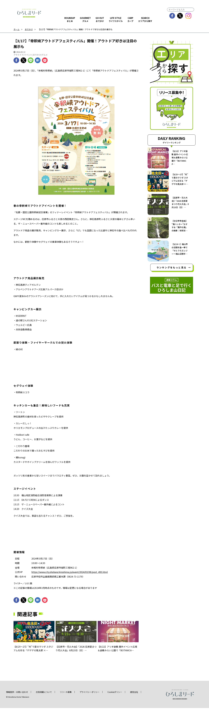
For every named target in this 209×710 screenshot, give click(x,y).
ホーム (16, 29)
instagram (188, 16)
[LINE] (30, 60)
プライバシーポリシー (90, 692)
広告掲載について (44, 692)
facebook (172, 16)
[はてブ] (38, 60)
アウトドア (18, 55)
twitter (180, 16)
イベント (28, 55)
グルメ (44, 55)
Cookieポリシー (114, 692)
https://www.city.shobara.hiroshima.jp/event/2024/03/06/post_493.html (69, 572)
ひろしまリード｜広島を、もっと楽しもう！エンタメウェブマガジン (29, 13)
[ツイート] (23, 60)
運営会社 (134, 692)
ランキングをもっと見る (172, 267)
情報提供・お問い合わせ (17, 692)
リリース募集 (66, 692)
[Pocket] (45, 60)
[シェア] (16, 60)
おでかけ (29, 29)
